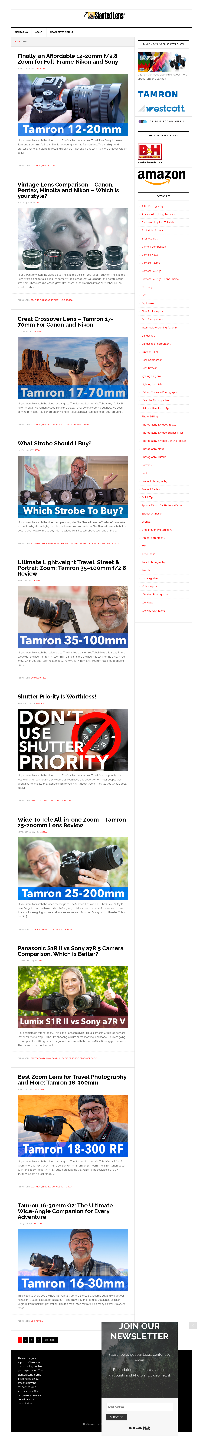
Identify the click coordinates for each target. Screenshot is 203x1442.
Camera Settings (39, 801)
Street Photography (153, 537)
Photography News (153, 448)
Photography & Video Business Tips (162, 432)
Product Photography (154, 481)
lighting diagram (151, 376)
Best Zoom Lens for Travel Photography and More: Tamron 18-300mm (72, 1079)
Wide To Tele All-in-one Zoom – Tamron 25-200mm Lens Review (72, 822)
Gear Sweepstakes (153, 319)
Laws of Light (150, 351)
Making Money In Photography (160, 392)
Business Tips (150, 238)
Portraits (147, 465)
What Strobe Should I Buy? (54, 443)
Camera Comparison (41, 1058)
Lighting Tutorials (152, 384)
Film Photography (152, 311)
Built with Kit (139, 1428)
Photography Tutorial (60, 801)
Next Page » (50, 1340)
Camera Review (60, 1058)
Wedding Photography (155, 594)
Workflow (147, 602)
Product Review (64, 425)
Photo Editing (150, 416)
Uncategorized (80, 425)
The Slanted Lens (105, 18)
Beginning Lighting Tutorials (158, 222)
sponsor (146, 521)
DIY (144, 295)
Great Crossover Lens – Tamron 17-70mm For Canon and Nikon (65, 321)
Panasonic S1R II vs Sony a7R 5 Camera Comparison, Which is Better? (71, 951)
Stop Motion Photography (157, 529)
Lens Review (48, 166)
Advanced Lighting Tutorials (158, 214)
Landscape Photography (156, 343)
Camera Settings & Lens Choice (160, 279)
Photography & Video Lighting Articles (62, 543)
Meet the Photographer (155, 400)
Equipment (36, 166)
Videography (149, 586)
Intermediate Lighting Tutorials (160, 327)
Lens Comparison (50, 300)
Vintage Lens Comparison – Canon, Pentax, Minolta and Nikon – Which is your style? (68, 190)
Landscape (148, 335)
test (144, 545)
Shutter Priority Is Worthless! (57, 696)
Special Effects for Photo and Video (162, 505)
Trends (146, 570)
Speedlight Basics (109, 543)
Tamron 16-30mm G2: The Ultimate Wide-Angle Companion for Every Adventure (65, 1211)
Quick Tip (147, 497)
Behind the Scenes (153, 230)
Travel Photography (153, 562)
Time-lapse (148, 554)
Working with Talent (153, 610)
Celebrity (147, 287)
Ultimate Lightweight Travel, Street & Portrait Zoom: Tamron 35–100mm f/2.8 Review (72, 568)
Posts (145, 473)
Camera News (150, 254)
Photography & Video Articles (159, 424)
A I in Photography (152, 206)
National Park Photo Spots (157, 408)
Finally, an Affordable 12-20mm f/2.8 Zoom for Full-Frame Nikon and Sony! (69, 58)
